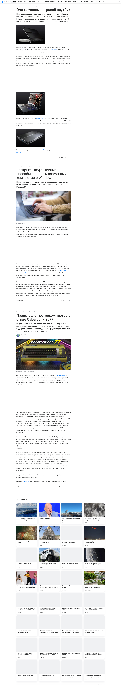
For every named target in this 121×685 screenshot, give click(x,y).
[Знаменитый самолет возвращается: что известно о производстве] (49, 625)
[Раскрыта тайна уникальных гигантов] (71, 581)
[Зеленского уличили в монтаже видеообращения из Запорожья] (26, 603)
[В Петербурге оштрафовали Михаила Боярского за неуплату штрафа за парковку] (94, 648)
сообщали (26, 481)
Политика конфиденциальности (112, 684)
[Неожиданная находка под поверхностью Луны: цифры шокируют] (94, 513)
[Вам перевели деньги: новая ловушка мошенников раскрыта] (71, 625)
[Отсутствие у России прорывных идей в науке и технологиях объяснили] (94, 603)
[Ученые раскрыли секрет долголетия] (26, 558)
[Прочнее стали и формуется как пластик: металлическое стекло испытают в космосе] (49, 581)
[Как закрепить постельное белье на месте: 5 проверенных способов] (71, 670)
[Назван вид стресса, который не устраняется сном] (94, 625)
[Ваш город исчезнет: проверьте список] (71, 603)
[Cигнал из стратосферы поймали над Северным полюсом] (26, 670)
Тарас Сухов (24, 334)
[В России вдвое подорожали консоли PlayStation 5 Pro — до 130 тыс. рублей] (94, 670)
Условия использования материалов (83, 684)
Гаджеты (39, 311)
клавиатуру (39, 118)
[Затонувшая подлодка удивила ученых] (26, 536)
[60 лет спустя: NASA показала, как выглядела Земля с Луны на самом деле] (94, 558)
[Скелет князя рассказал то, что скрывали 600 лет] (49, 536)
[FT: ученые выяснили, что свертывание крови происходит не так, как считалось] (49, 670)
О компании (6, 684)
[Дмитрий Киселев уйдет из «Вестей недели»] (49, 513)
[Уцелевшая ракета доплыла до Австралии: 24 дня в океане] (26, 513)
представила (61, 375)
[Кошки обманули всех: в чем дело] (71, 558)
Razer (63, 150)
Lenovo (18, 152)
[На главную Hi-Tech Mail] (6, 1)
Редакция (73, 684)
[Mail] (2, 1)
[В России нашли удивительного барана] (71, 648)
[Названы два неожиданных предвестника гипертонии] (49, 603)
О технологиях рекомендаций (98, 684)
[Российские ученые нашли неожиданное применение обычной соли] (26, 648)
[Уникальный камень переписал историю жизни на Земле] (71, 536)
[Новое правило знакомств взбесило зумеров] (26, 625)
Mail (2, 684)
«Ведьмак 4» (50, 475)
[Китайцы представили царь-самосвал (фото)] (49, 558)
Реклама (12, 684)
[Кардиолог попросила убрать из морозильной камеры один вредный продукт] (49, 648)
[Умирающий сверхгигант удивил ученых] (71, 513)
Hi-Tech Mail (32, 311)
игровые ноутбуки (40, 150)
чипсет (28, 419)
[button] (30, 34)
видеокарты (53, 49)
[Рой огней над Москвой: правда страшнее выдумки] (94, 536)
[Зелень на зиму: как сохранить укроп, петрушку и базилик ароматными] (94, 581)
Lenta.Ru (31, 166)
